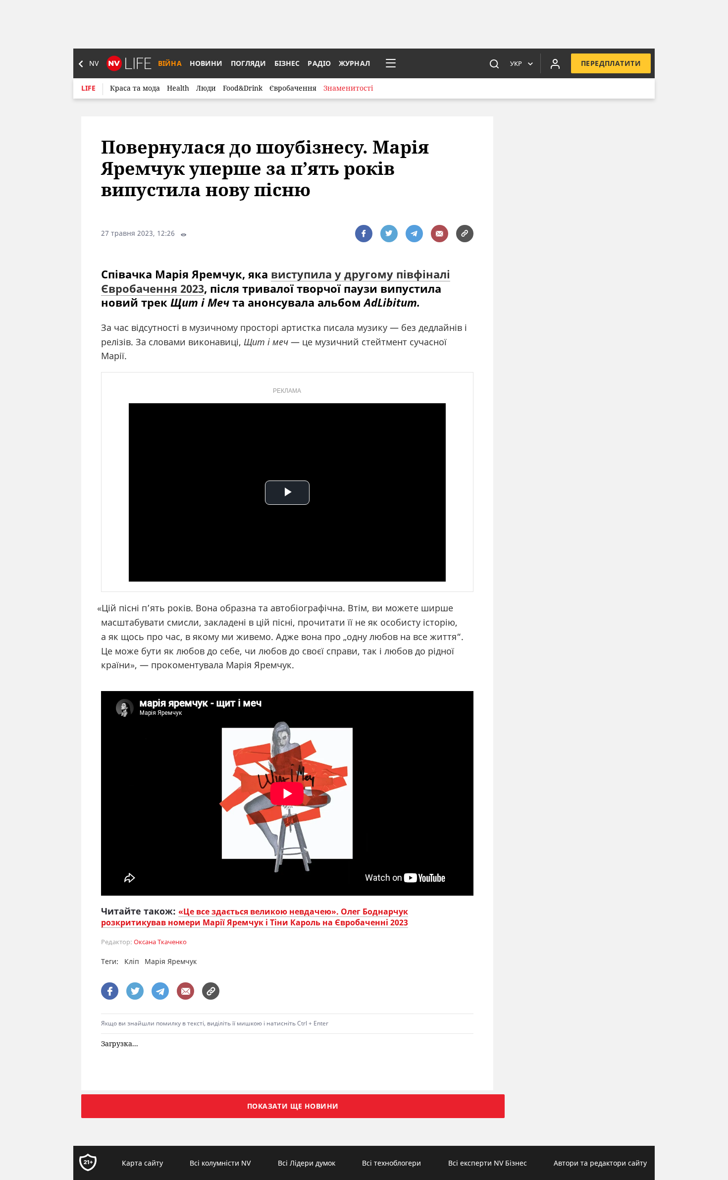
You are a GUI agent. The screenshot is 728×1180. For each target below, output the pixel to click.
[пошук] (494, 63)
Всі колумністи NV (220, 1163)
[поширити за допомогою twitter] (389, 233)
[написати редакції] (439, 233)
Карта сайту (142, 1163)
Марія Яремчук (171, 961)
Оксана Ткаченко (160, 942)
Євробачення (292, 88)
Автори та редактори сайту (600, 1163)
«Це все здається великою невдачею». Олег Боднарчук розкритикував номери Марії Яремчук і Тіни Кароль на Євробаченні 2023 (254, 917)
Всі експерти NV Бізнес (487, 1163)
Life (88, 88)
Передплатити (611, 63)
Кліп (131, 961)
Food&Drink (242, 88)
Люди (206, 88)
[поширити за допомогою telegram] (414, 233)
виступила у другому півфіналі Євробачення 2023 (275, 281)
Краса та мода (135, 88)
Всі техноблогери (391, 1163)
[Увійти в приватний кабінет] (555, 63)
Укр (516, 63)
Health (178, 88)
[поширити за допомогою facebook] (363, 233)
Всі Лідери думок (306, 1163)
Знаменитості (348, 88)
